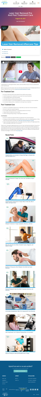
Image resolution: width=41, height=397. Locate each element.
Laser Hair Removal (20, 21)
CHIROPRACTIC (4, 380)
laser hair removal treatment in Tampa (22, 89)
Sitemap (34, 394)
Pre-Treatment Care (5, 51)
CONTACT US (17, 380)
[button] (20, 6)
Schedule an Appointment (20, 371)
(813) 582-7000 (19, 130)
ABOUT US (16, 378)
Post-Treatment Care (5, 53)
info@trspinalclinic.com (12, 389)
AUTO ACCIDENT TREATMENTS (32, 378)
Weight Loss (4, 378)
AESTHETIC (3, 383)
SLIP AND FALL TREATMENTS (32, 380)
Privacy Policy (37, 394)
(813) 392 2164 (4, 389)
